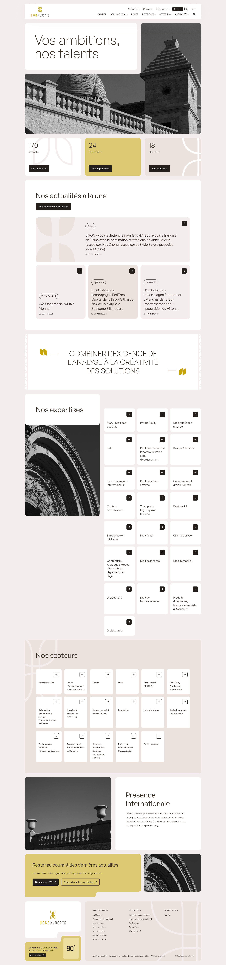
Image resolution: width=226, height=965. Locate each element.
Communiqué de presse (139, 915)
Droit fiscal (146, 535)
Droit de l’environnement (150, 599)
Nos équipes (98, 923)
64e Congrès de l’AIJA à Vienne (56, 306)
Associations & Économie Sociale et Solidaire (75, 747)
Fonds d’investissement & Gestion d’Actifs (75, 686)
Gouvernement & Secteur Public (101, 712)
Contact (177, 9)
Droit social (180, 506)
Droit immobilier (182, 560)
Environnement (151, 744)
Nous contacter (99, 939)
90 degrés (132, 9)
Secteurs (164, 14)
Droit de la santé (150, 560)
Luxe (120, 682)
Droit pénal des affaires (149, 483)
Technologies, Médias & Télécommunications (48, 747)
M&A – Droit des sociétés (116, 424)
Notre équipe (39, 168)
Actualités (181, 14)
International (118, 14)
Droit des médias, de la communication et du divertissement (152, 453)
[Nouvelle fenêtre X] (169, 915)
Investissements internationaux (117, 483)
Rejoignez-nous (162, 9)
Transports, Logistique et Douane (148, 510)
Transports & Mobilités (150, 684)
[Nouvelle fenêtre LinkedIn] (166, 915)
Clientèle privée (182, 535)
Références (147, 9)
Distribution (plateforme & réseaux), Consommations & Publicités (47, 717)
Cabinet (102, 14)
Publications (134, 923)
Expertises (148, 14)
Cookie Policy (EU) (158, 956)
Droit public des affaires (182, 424)
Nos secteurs (159, 168)
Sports (96, 682)
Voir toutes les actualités (53, 206)
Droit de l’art (114, 597)
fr (192, 9)
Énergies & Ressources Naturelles (72, 713)
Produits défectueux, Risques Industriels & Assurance (184, 603)
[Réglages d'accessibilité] (186, 9)
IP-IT (110, 448)
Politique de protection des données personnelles (129, 956)
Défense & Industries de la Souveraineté (125, 747)
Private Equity (148, 422)
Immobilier (123, 710)
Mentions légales (100, 956)
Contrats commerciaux (115, 508)
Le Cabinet (97, 915)
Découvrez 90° (44, 882)
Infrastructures (151, 710)
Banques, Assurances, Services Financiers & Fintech (98, 751)
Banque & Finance (183, 448)
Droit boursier (115, 630)
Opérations (134, 927)
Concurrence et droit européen (182, 483)
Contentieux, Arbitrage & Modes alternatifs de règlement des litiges (118, 568)
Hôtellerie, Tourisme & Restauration (176, 686)
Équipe (134, 14)
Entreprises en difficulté (115, 537)
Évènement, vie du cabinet (140, 919)
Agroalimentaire (46, 682)
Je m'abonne (35, 955)
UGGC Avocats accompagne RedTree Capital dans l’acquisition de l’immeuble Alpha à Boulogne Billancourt (112, 299)
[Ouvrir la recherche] (194, 14)
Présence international (103, 919)
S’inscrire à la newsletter (79, 882)
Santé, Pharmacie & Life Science (178, 712)
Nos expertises (100, 168)
